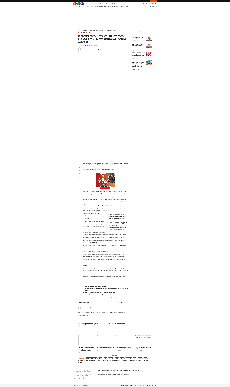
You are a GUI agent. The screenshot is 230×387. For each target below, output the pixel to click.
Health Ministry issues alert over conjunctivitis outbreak (100, 292)
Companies (146, 360)
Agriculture (105, 360)
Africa (126, 6)
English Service (106, 370)
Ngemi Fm (115, 371)
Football (122, 6)
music (116, 358)
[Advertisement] (115, 16)
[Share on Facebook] (79, 45)
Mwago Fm (140, 370)
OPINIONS (134, 41)
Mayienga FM (125, 370)
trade (99, 360)
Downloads (109, 374)
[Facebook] (75, 378)
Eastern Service (101, 371)
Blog (82, 30)
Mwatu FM (131, 370)
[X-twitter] (77, 378)
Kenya (100, 358)
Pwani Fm (116, 370)
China (122, 358)
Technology (128, 358)
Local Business (110, 6)
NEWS (76, 6)
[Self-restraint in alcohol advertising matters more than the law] (149, 39)
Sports (92, 6)
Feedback (118, 374)
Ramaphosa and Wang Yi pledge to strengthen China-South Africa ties (105, 348)
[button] (141, 3)
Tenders (103, 374)
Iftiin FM (110, 371)
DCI (134, 358)
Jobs (106, 374)
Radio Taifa (100, 370)
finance (81, 360)
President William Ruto (91, 358)
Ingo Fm (106, 371)
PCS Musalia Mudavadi (115, 360)
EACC (145, 358)
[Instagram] (84, 378)
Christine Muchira (87, 49)
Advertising (114, 374)
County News (86, 6)
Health (133, 69)
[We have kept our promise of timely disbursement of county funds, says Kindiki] (149, 54)
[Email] (85, 45)
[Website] (128, 308)
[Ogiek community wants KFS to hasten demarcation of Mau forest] (124, 340)
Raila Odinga (132, 360)
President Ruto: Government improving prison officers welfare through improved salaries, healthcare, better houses (138, 64)
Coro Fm (111, 370)
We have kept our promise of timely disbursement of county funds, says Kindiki (138, 54)
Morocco (111, 358)
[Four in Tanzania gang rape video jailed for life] (143, 340)
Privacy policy (126, 374)
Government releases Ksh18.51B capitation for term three (138, 46)
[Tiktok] (82, 378)
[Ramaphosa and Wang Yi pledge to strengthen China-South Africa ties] (105, 340)
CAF (105, 358)
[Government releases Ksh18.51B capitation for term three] (149, 46)
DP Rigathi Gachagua (90, 360)
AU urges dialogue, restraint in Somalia (95, 286)
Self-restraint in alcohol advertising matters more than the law (138, 39)
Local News (80, 6)
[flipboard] (155, 6)
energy (139, 360)
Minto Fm (120, 370)
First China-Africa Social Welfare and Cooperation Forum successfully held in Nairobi (86, 349)
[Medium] (153, 6)
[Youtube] (80, 378)
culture (139, 358)
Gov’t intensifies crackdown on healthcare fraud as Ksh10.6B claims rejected (118, 223)
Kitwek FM (135, 370)
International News (102, 6)
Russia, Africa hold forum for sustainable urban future (99, 294)
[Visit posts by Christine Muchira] (79, 49)
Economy (125, 360)
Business (96, 6)
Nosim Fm (119, 371)
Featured (123, 345)
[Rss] (156, 6)
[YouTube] (150, 6)
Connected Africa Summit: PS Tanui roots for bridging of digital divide (103, 297)
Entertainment (116, 6)
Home (79, 30)
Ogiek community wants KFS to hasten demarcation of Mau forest (124, 348)
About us (99, 374)
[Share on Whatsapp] (83, 45)
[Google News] (152, 6)
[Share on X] (81, 45)
